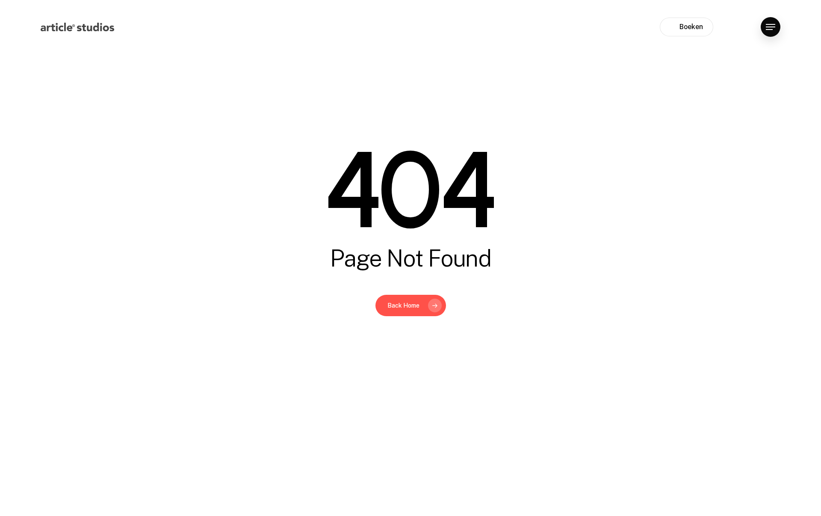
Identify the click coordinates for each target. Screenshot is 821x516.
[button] (770, 27)
